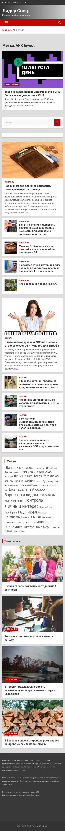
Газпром (43, 485)
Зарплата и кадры (21, 494)
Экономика (14, 527)
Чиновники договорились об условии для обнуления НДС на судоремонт (39, 403)
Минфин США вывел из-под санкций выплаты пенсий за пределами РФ (37, 249)
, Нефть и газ (26, 471)
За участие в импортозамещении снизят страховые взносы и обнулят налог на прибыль (37, 423)
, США (48, 471)
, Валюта (39, 468)
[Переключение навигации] (6, 22)
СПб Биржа (46, 517)
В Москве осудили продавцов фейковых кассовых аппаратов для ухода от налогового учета (38, 384)
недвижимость (19, 531)
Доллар (53, 485)
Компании (17, 500)
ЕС (6, 489)
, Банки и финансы (19, 468)
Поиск (57, 122)
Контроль (34, 500)
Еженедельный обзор (27, 489)
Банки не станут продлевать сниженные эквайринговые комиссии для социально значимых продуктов (37, 229)
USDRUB (18, 481)
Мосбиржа (11, 512)
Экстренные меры (37, 527)
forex (38, 476)
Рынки (36, 517)
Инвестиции (12, 84)
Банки (39, 482)
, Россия (39, 471)
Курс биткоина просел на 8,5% (38, 283)
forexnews (51, 476)
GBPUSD (9, 481)
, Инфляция (51, 468)
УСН (25, 522)
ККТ (7, 500)
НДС (22, 512)
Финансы (10, 182)
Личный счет (46, 507)
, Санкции (9, 476)
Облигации (42, 513)
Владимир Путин (28, 485)
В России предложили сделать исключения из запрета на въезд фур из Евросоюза (30, 690)
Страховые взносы (13, 522)
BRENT (18, 476)
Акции (29, 481)
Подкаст (25, 517)
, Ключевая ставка (12, 472)
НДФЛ (32, 512)
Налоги (8, 338)
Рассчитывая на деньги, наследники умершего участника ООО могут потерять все (39, 445)
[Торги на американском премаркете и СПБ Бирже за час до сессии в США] (32, 69)
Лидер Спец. (15, 10)
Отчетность (12, 517)
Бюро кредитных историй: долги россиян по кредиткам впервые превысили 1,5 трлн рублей (39, 268)
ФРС (30, 523)
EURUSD (28, 476)
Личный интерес (22, 506)
